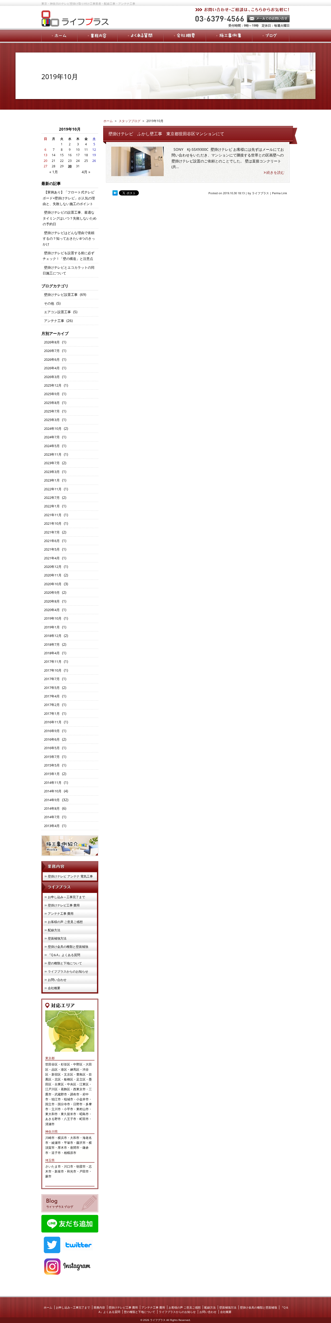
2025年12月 (53, 385)
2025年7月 (52, 411)
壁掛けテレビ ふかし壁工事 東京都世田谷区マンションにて (166, 134)
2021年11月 (53, 515)
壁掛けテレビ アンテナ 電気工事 (70, 876)
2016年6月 (52, 739)
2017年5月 (52, 687)
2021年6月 (52, 540)
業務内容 (99, 1307)
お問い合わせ (57, 980)
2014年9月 (52, 800)
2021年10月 (53, 523)
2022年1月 (52, 506)
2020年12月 (53, 566)
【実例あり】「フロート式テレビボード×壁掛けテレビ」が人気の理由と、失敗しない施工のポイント (69, 198)
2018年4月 (52, 653)
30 (70, 166)
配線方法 (54, 930)
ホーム (48, 1307)
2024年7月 (52, 437)
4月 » (86, 171)
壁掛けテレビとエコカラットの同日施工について (68, 270)
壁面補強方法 (57, 938)
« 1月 (53, 171)
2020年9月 (52, 592)
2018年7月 (52, 644)
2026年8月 (52, 342)
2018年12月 (53, 635)
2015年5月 (52, 765)
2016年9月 (52, 730)
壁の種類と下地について (65, 963)
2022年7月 (52, 497)
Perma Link (279, 193)
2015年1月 (52, 773)
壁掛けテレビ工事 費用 (64, 905)
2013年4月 (52, 825)
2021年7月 (52, 532)
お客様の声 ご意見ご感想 (65, 922)
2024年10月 (53, 428)
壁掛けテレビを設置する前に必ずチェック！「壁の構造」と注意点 (68, 256)
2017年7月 (52, 678)
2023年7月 (52, 463)
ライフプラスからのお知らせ (68, 971)
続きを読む (275, 172)
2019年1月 (52, 627)
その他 (49, 303)
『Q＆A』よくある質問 (64, 955)
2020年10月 (53, 584)
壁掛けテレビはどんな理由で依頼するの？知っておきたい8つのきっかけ (69, 238)
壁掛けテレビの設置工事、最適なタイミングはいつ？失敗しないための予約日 (69, 218)
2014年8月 (52, 808)
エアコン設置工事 (57, 312)
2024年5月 (52, 445)
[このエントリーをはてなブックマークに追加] (115, 193)
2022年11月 (53, 489)
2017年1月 (52, 713)
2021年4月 (52, 558)
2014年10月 (53, 791)
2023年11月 (53, 454)
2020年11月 (53, 575)
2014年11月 (53, 782)
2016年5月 (52, 748)
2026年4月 (52, 368)
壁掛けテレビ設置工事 (61, 294)
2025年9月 (52, 394)
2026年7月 (52, 350)
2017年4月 (52, 696)
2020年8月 (52, 601)
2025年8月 (52, 402)
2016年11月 (53, 722)
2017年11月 (53, 661)
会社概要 (54, 988)
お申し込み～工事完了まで (66, 897)
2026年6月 (52, 359)
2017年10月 (53, 670)
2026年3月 (52, 376)
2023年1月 (52, 480)
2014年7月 (52, 817)
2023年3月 (52, 471)
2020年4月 (52, 609)
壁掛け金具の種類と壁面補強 (68, 946)
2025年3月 (52, 419)
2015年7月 (52, 756)
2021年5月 (52, 549)
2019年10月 (53, 618)
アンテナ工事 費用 (60, 913)
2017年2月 (52, 704)
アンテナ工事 (54, 320)
